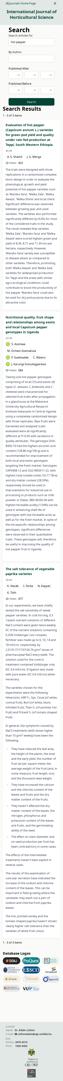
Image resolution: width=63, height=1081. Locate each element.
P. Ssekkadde (20, 357)
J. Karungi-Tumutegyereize (28, 364)
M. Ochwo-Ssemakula (21, 351)
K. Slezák (13, 586)
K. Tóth (11, 593)
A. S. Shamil (14, 157)
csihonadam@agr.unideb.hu (35, 1034)
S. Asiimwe (18, 344)
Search (31, 102)
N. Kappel (44, 586)
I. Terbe (28, 586)
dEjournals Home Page (21, 3)
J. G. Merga (34, 157)
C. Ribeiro (39, 357)
